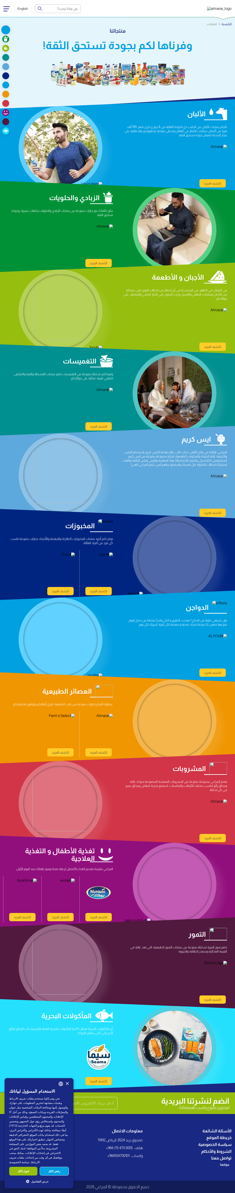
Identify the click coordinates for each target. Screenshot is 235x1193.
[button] (39, 1181)
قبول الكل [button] (23, 1171)
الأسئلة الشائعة (217, 1131)
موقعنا (224, 1164)
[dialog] (39, 1133)
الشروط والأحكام (216, 1151)
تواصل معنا (221, 1158)
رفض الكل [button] (54, 1171)
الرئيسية (226, 24)
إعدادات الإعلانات (35, 1153)
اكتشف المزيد (212, 183)
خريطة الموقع (219, 1137)
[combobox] (61, 1084)
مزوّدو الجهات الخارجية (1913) (27, 1126)
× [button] (67, 1083)
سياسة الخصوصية (215, 1144)
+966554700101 (118, 1156)
